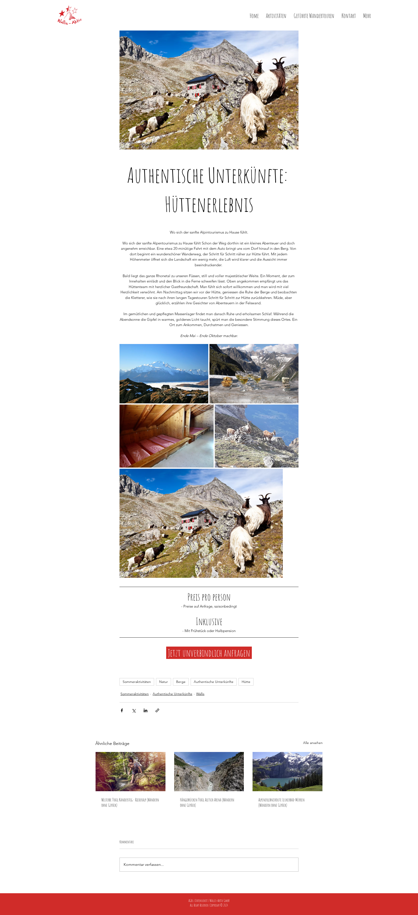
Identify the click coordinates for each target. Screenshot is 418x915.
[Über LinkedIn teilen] (145, 710)
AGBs (190, 900)
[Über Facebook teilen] (121, 710)
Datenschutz (201, 900)
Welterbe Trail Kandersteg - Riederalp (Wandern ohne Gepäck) (130, 802)
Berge (181, 682)
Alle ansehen (313, 743)
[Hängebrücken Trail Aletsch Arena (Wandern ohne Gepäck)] (209, 771)
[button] (366, 15)
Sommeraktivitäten (137, 682)
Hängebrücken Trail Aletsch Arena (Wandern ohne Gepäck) (207, 802)
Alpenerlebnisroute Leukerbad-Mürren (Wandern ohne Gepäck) (281, 802)
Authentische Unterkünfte (213, 682)
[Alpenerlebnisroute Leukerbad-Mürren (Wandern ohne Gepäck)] (287, 771)
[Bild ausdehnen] (163, 373)
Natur (163, 682)
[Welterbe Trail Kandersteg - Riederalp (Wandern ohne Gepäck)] (130, 771)
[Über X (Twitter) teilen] (133, 710)
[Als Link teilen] (157, 710)
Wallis (200, 694)
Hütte (246, 682)
